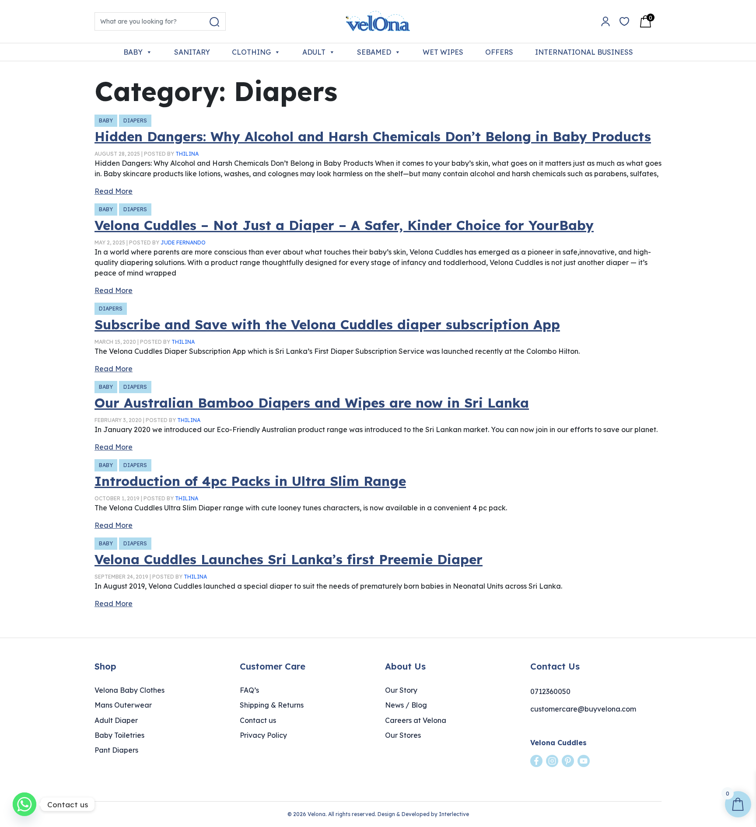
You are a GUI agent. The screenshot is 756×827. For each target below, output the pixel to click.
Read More (113, 191)
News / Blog (406, 705)
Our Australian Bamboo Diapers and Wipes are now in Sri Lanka (311, 402)
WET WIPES (443, 52)
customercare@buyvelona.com (583, 709)
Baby (106, 120)
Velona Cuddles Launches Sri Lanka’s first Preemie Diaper (288, 559)
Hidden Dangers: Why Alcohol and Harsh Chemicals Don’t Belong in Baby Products (372, 136)
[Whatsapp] (24, 804)
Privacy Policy (263, 735)
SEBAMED (374, 52)
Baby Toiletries (119, 735)
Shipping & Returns (272, 705)
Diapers (135, 120)
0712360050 (550, 691)
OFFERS (499, 52)
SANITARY (192, 52)
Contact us (258, 720)
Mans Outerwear (123, 705)
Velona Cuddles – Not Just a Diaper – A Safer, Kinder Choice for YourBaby (344, 225)
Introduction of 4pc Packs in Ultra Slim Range (250, 481)
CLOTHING (251, 52)
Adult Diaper (116, 720)
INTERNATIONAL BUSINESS (584, 52)
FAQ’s (249, 690)
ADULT (314, 52)
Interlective (454, 814)
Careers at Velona (415, 720)
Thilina (187, 153)
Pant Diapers (116, 750)
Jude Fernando (183, 242)
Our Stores (403, 735)
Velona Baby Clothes (129, 690)
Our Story (401, 690)
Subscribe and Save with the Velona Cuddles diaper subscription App (327, 324)
